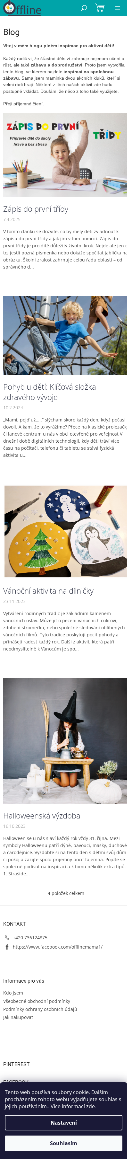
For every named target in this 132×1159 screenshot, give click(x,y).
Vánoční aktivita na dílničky (48, 591)
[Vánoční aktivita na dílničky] (66, 531)
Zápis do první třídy (35, 209)
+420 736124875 (30, 937)
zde (90, 1106)
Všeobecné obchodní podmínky (36, 1001)
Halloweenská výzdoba (41, 815)
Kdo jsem (13, 993)
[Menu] (117, 8)
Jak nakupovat (18, 1017)
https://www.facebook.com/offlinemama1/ (58, 947)
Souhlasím (63, 1143)
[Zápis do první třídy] (66, 155)
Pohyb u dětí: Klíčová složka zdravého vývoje (49, 392)
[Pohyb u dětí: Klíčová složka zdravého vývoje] (66, 335)
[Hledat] (84, 8)
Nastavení (64, 1122)
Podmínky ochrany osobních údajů (40, 1009)
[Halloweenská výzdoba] (66, 741)
